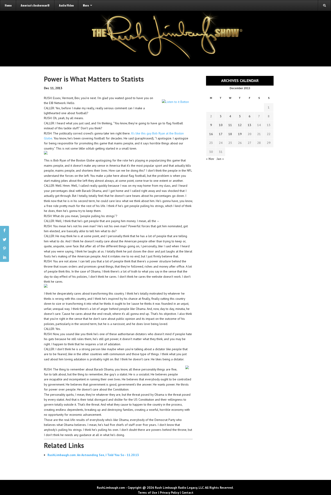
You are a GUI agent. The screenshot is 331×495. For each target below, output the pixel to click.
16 (211, 134)
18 (230, 134)
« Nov (210, 159)
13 (249, 125)
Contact (187, 492)
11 (230, 125)
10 (220, 125)
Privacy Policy (169, 492)
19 (240, 134)
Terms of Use (147, 492)
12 (240, 125)
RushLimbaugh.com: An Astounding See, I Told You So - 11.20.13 (93, 455)
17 (220, 134)
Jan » (220, 159)
